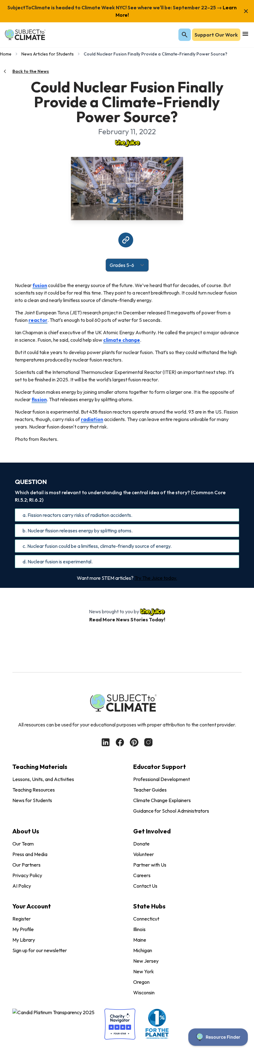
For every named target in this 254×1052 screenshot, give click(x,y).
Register (21, 919)
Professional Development (161, 779)
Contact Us (145, 886)
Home (5, 54)
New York (143, 971)
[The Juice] (127, 143)
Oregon (141, 982)
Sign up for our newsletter (39, 950)
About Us (25, 831)
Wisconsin (144, 992)
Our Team (23, 844)
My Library (23, 940)
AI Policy (21, 886)
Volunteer (143, 854)
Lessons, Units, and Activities (43, 779)
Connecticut (146, 919)
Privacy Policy (27, 875)
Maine (139, 940)
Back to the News (30, 71)
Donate (141, 844)
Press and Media (29, 854)
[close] (246, 11)
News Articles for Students (47, 54)
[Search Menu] (184, 35)
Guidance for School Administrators (171, 811)
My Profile (23, 929)
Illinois (139, 929)
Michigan (142, 950)
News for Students (32, 800)
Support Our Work (216, 35)
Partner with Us (149, 865)
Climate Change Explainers (162, 800)
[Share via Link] (125, 240)
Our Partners (26, 865)
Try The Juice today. (155, 578)
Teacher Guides (150, 790)
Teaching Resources (33, 790)
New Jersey (146, 961)
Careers (142, 875)
